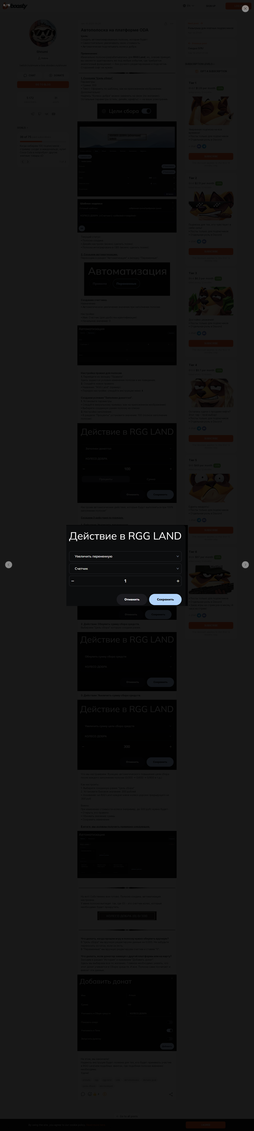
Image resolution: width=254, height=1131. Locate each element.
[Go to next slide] (245, 564)
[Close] (245, 8)
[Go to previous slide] (8, 564)
